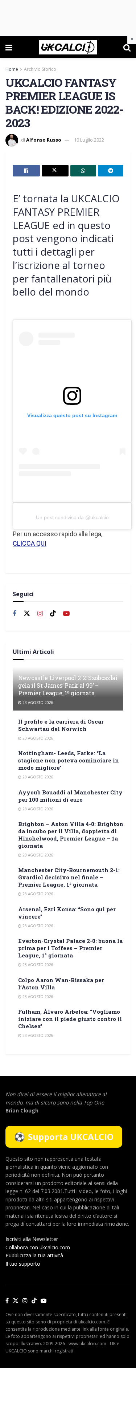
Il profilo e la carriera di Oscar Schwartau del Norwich (61, 725)
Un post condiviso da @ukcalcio (72, 517)
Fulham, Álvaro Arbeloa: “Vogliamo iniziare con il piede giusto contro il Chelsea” (70, 1019)
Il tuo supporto (22, 1263)
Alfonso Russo (43, 140)
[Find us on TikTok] (34, 1301)
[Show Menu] (8, 47)
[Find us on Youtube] (66, 614)
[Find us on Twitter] (27, 613)
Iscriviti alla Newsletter (31, 1239)
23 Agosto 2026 (37, 702)
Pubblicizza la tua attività (34, 1255)
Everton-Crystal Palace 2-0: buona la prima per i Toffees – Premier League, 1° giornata (70, 948)
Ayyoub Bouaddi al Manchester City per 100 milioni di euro (70, 796)
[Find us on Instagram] (40, 614)
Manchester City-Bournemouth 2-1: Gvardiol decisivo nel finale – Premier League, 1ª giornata (69, 877)
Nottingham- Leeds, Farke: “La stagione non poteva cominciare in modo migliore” (68, 760)
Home (11, 69)
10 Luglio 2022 (89, 140)
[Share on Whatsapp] (83, 170)
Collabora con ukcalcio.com (37, 1247)
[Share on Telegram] (111, 170)
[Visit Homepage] (67, 47)
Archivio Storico (40, 69)
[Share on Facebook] (26, 170)
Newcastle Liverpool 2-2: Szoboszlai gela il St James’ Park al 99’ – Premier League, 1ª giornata (68, 685)
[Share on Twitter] (55, 170)
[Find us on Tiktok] (53, 613)
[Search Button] (127, 47)
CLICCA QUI (29, 543)
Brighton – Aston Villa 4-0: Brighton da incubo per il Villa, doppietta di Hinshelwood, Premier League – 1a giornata (70, 834)
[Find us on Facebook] (14, 614)
